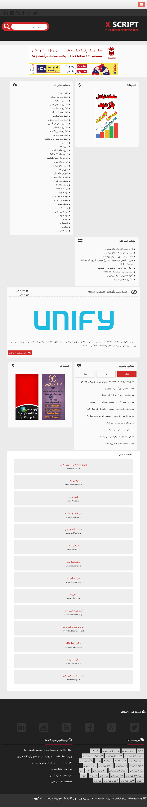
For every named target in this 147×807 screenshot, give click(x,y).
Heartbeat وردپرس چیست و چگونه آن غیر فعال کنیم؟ (108, 409)
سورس (65, 219)
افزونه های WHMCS (59, 154)
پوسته (98, 760)
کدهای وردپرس (99, 770)
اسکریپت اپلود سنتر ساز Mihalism (118, 272)
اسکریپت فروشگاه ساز (58, 131)
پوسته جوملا (62, 192)
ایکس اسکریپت (113, 798)
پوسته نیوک (63, 204)
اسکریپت (93, 775)
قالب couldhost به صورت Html (118, 443)
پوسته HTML (62, 185)
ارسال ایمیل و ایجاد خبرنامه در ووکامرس (115, 268)
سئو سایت (95, 750)
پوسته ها (64, 207)
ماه (106, 374)
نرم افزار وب (62, 230)
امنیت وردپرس (89, 765)
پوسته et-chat (62, 181)
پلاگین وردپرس (86, 760)
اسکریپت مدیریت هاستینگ (56, 139)
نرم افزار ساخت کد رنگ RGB (118, 423)
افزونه (84, 775)
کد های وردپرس (106, 765)
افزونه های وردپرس (59, 165)
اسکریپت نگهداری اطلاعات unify (107, 292)
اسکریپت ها (63, 142)
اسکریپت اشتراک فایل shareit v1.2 (116, 395)
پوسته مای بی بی (60, 200)
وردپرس (97, 780)
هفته (126, 374)
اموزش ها (63, 169)
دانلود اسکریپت (136, 765)
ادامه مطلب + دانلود (18, 353)
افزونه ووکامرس (136, 760)
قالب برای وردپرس (114, 755)
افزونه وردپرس (127, 780)
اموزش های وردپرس (134, 755)
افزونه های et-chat (60, 150)
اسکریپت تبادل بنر (60, 116)
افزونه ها (64, 146)
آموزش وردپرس (111, 780)
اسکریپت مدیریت (60, 135)
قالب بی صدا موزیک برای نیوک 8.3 (118, 256)
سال (85, 374)
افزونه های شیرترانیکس (57, 158)
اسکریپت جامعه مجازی (58, 120)
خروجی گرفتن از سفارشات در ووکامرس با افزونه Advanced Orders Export (107, 262)
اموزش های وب (61, 177)
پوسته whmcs (62, 188)
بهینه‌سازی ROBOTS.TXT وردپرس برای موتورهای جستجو (106, 381)
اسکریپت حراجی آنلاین (58, 123)
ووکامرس (104, 775)
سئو (81, 770)
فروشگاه (64, 223)
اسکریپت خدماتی (60, 127)
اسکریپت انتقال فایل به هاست (118, 429)
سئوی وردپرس (128, 750)
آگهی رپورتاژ (62, 93)
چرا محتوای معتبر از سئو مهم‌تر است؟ (114, 436)
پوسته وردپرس (61, 211)
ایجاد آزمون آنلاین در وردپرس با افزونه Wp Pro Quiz (109, 416)
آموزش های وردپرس (118, 770)
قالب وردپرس (117, 775)
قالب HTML (120, 760)
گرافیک (65, 227)
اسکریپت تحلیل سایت (123, 279)
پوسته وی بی (62, 215)
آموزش (140, 780)
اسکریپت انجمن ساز (59, 104)
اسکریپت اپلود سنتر (59, 97)
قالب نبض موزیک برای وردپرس (118, 388)
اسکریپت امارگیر (61, 100)
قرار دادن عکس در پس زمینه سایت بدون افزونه (110, 402)
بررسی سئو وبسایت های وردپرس (118, 252)
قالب (88, 770)
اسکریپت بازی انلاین (59, 112)
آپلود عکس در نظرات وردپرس (120, 275)
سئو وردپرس (121, 765)
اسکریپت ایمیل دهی (59, 108)
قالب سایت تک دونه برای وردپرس (118, 249)
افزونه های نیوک (61, 162)
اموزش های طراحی (59, 173)
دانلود (140, 750)
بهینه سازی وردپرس (110, 750)
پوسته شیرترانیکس (59, 196)
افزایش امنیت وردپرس (93, 755)
